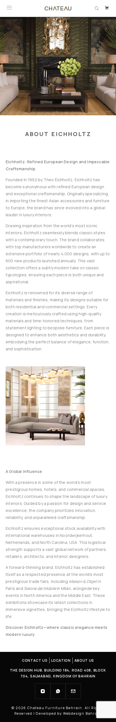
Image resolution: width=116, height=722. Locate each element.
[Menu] (9, 8)
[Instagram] (42, 691)
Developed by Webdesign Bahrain (69, 713)
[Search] (97, 8)
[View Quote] (107, 8)
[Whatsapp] (58, 691)
